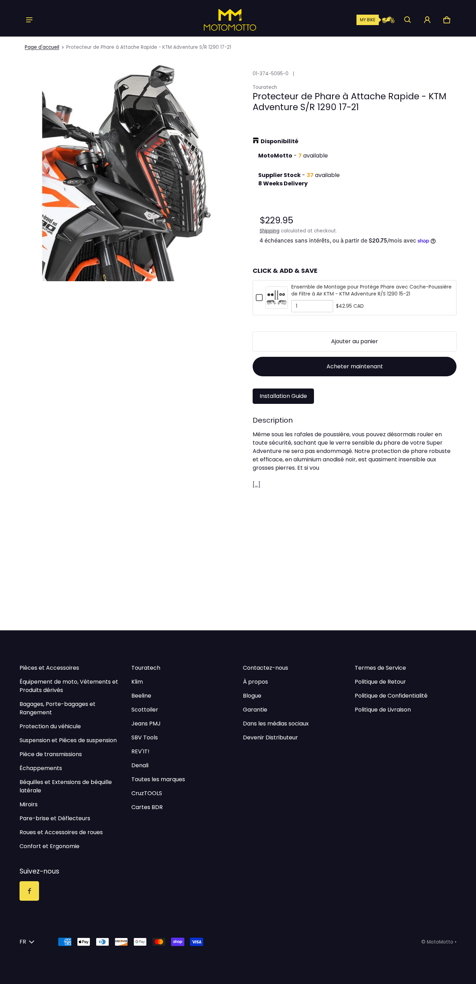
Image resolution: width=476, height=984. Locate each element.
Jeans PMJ (146, 724)
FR (23, 942)
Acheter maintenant (355, 366)
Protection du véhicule (50, 726)
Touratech (145, 668)
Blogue (252, 696)
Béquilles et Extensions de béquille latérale (66, 786)
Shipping (269, 231)
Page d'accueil (42, 47)
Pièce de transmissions (51, 754)
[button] (407, 20)
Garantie (255, 710)
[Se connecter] (427, 20)
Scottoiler (144, 710)
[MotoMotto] (206, 20)
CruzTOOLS (146, 793)
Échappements (41, 768)
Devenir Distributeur (270, 737)
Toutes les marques (158, 779)
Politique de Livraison (383, 710)
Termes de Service (380, 668)
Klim (137, 682)
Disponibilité (279, 141)
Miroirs (29, 804)
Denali (139, 765)
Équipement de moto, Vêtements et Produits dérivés (69, 686)
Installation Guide (283, 396)
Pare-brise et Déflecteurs (55, 818)
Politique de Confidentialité (391, 696)
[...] (256, 485)
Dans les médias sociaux (276, 724)
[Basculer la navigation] (29, 20)
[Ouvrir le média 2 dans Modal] (131, 169)
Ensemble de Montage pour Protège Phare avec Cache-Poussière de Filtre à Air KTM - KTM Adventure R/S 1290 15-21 (371, 290)
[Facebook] (29, 891)
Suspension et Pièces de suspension (68, 740)
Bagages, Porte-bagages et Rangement (57, 708)
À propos (255, 682)
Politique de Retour (380, 682)
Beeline (141, 696)
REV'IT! (140, 751)
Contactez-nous (265, 668)
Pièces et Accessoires (49, 668)
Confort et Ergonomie (49, 846)
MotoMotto (440, 942)
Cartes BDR (147, 807)
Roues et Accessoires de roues (61, 832)
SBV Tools (144, 737)
